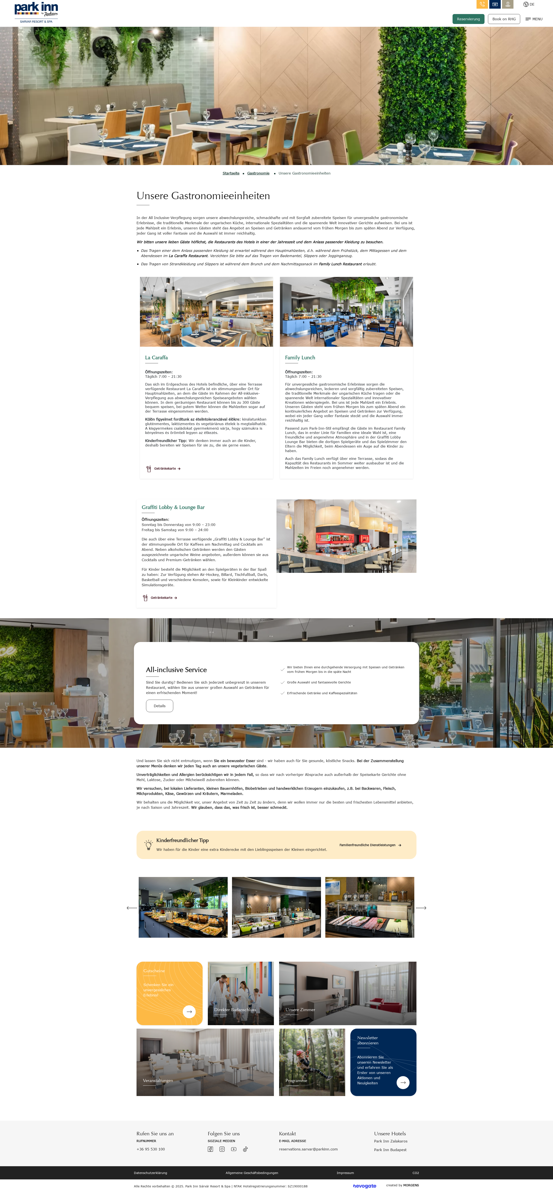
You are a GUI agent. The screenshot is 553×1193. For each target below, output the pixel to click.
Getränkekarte (165, 468)
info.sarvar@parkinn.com (495, 4)
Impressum (345, 1173)
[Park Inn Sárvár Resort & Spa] (36, 12)
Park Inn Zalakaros (390, 1141)
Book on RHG (504, 19)
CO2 (416, 1173)
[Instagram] (222, 1149)
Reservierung (468, 19)
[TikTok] (245, 1149)
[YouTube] (233, 1149)
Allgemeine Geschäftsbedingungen (252, 1173)
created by (402, 1185)
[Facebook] (210, 1149)
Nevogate (364, 1186)
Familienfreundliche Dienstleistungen (368, 845)
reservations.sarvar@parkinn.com (308, 1149)
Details (159, 706)
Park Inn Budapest (390, 1150)
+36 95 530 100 (151, 1149)
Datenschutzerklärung (150, 1173)
